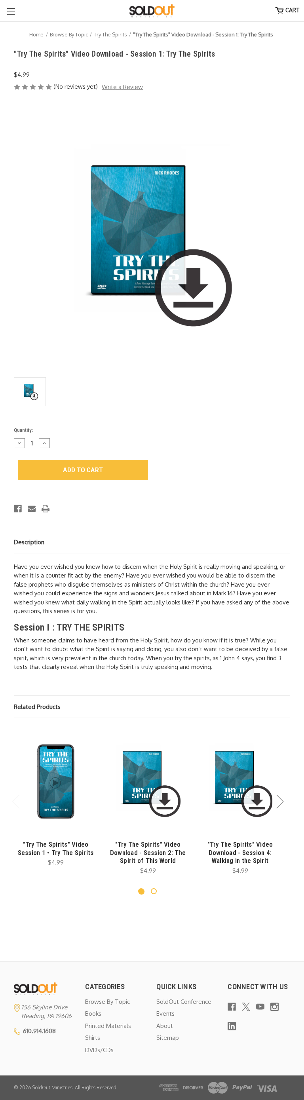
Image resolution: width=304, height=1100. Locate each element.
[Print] (45, 509)
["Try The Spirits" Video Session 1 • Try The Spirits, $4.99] (55, 781)
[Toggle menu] (11, 11)
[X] (246, 1007)
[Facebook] (18, 509)
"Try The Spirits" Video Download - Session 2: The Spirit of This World (148, 852)
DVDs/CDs (99, 1050)
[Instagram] (274, 1007)
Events (165, 1013)
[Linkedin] (232, 1026)
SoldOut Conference (183, 1001)
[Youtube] (260, 1007)
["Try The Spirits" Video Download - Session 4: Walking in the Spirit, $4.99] (240, 781)
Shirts (92, 1037)
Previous (15, 801)
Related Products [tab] (37, 707)
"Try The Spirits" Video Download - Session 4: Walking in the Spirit (240, 852)
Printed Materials (108, 1026)
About (164, 1026)
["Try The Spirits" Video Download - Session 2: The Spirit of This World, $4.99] (147, 781)
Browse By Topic (107, 1001)
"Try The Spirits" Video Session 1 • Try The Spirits (56, 848)
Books (93, 1013)
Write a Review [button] (122, 87)
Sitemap (167, 1037)
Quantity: (23, 430)
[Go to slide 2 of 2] (154, 891)
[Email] (32, 509)
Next (280, 801)
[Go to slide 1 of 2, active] (141, 891)
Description (29, 542)
